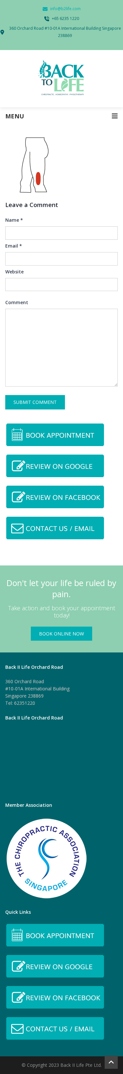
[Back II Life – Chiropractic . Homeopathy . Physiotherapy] (61, 78)
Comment (16, 302)
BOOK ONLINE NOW (61, 634)
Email (13, 246)
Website (14, 271)
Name (14, 220)
